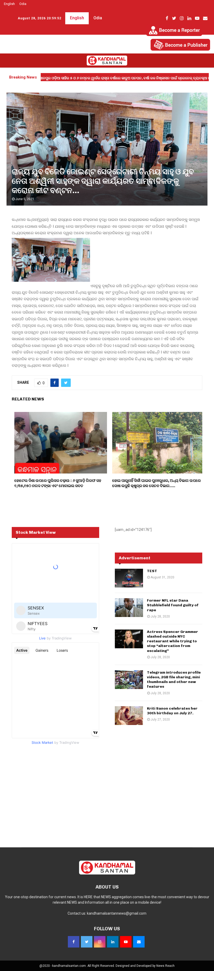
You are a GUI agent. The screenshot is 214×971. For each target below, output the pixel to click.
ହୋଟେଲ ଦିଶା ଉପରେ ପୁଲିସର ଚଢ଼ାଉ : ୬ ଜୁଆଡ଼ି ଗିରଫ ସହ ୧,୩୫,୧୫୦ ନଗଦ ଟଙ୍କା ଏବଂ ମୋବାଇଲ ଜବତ (57, 483)
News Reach (165, 966)
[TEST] (129, 578)
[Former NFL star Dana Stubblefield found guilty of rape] (129, 607)
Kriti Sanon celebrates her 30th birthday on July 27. (172, 710)
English (9, 4)
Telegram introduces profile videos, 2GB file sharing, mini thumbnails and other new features (174, 679)
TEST (152, 571)
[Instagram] (99, 942)
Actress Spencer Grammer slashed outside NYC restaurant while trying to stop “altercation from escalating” (172, 641)
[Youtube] (126, 942)
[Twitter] (86, 942)
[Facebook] (73, 942)
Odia (22, 4)
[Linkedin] (112, 942)
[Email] (139, 942)
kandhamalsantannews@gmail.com (116, 913)
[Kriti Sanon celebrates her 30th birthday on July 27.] (129, 715)
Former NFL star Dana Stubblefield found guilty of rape (173, 605)
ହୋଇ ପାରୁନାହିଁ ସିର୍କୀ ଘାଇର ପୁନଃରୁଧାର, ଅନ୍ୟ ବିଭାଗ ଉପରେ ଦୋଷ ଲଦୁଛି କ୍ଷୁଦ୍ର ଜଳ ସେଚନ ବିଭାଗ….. (156, 483)
